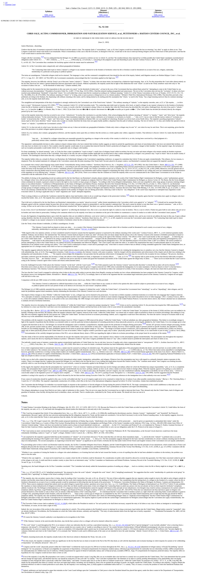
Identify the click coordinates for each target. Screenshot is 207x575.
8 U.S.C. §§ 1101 (122, 525)
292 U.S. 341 (69, 172)
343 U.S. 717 (85, 354)
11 (22, 520)
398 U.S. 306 (125, 352)
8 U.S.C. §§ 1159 (134, 547)
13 (22, 536)
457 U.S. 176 (128, 165)
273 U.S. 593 (146, 354)
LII (6, 3)
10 (22, 516)
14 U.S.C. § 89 (68, 240)
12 (22, 524)
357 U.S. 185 (45, 310)
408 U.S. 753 (72, 274)
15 (22, 546)
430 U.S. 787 (89, 373)
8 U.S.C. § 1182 (60, 503)
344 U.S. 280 (26, 354)
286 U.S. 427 (174, 531)
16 (22, 556)
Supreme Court (10, 4)
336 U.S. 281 (59, 344)
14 (22, 540)
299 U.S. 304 (57, 371)
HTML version (48, 15)
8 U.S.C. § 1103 (74, 252)
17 (22, 570)
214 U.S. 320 (140, 373)
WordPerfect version (48, 16)
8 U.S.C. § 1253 (87, 229)
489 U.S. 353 (169, 165)
